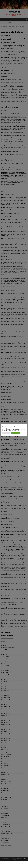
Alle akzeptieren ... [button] (15, 432)
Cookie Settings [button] (6, 432)
